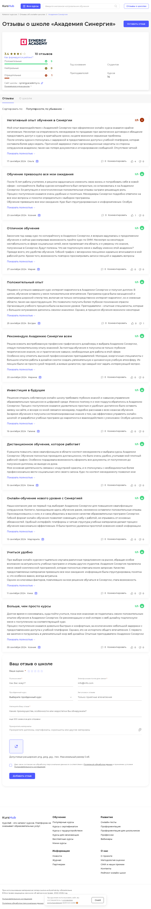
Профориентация (110, 826)
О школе (25, 98)
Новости (57, 856)
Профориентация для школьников (120, 830)
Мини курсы (59, 843)
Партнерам (58, 864)
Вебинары (106, 839)
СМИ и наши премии (112, 864)
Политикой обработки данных (98, 764)
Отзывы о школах (136, 6)
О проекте (106, 856)
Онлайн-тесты (108, 822)
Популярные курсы (63, 822)
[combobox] (41, 697)
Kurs (8, 6)
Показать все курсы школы (17, 86)
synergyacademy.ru (29, 83)
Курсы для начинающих (65, 835)
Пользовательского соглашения (29, 767)
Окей (98, 900)
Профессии (107, 835)
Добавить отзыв (22, 776)
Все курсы (32, 6)
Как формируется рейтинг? (18, 57)
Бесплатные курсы (62, 839)
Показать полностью (20, 153)
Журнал (56, 860)
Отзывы (8, 98)
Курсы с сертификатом (65, 826)
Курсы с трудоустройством (67, 830)
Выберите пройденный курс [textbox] (25, 697)
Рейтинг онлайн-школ (113, 873)
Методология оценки (113, 860)
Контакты (106, 868)
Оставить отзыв (136, 24)
